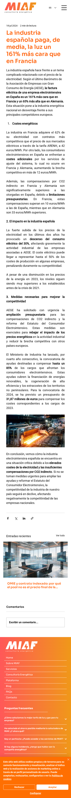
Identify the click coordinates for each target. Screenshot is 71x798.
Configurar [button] (35, 793)
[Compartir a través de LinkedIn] (24, 518)
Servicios (11, 668)
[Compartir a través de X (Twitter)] (16, 518)
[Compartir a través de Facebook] (7, 518)
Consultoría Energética (19, 674)
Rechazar (19, 787)
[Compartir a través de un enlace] (32, 518)
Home (9, 657)
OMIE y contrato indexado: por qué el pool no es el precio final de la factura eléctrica (34, 585)
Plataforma (12, 680)
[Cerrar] (66, 761)
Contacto (11, 697)
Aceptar (52, 787)
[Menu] (64, 7)
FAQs (9, 691)
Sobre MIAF (13, 663)
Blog (8, 686)
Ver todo (60, 535)
